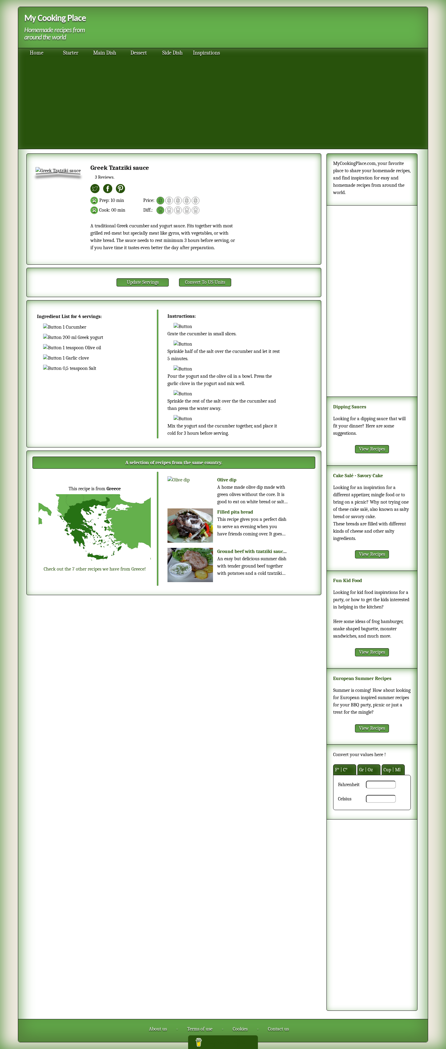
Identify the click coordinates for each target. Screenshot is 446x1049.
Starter (70, 53)
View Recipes (372, 449)
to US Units (205, 282)
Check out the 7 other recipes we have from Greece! (95, 569)
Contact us (278, 1029)
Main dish (104, 53)
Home (36, 53)
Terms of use (199, 1029)
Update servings (143, 282)
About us (158, 1029)
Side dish (172, 53)
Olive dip (226, 480)
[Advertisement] (256, 28)
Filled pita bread (235, 512)
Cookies (240, 1029)
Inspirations (206, 53)
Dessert (138, 53)
